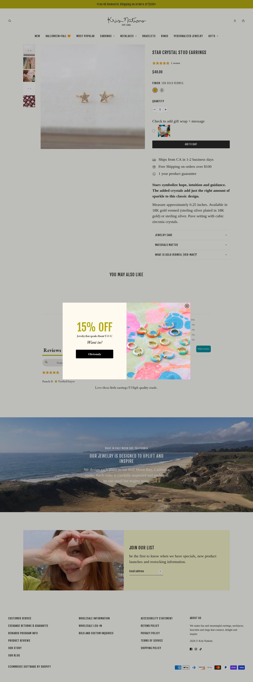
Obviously (94, 354)
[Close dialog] (187, 306)
